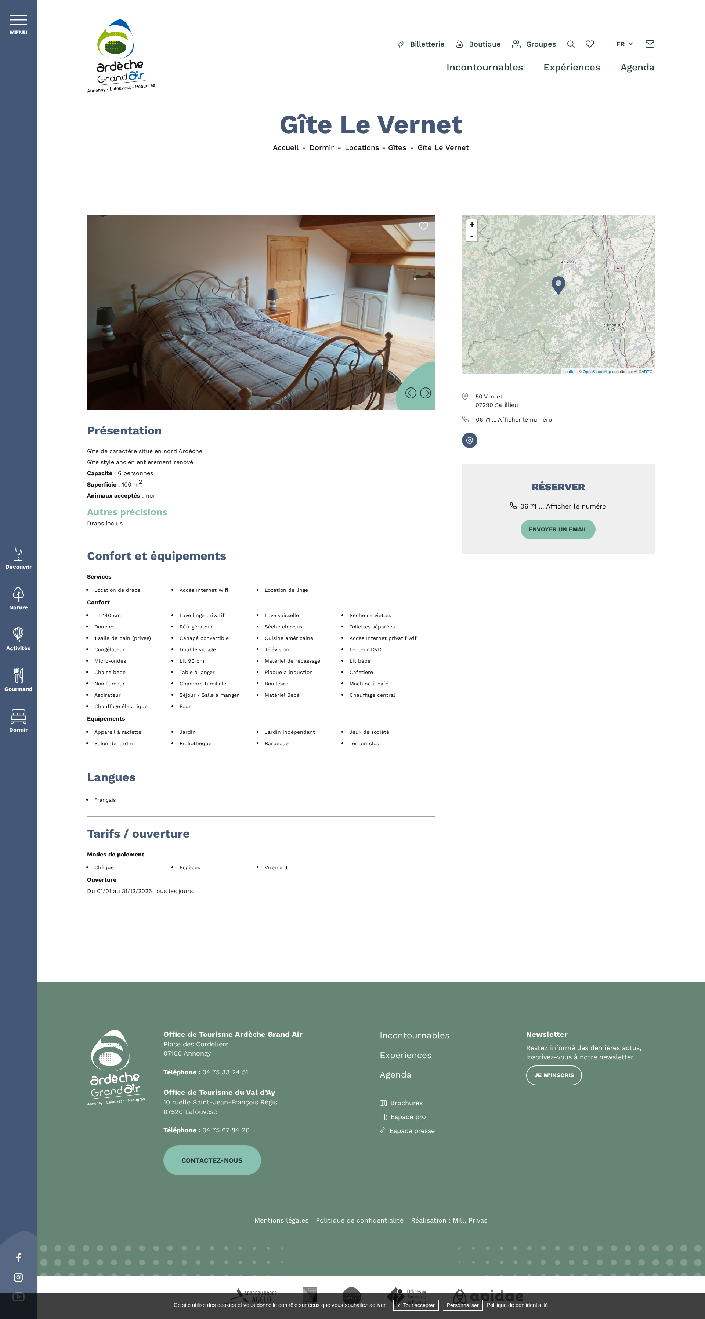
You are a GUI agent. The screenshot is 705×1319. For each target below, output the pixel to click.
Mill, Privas (470, 1220)
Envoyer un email (558, 529)
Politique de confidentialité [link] (517, 1305)
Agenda (638, 67)
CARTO (646, 371)
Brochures (406, 1103)
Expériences (571, 67)
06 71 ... (514, 419)
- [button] (471, 236)
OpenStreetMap (597, 371)
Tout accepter (418, 1305)
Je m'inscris (554, 1075)
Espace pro (408, 1117)
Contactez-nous (212, 1160)
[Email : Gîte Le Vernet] (469, 440)
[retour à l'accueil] (121, 56)
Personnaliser (463, 1305)
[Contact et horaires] (650, 44)
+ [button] (472, 224)
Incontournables (484, 67)
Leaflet (569, 371)
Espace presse (412, 1130)
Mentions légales (281, 1220)
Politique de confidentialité (360, 1220)
